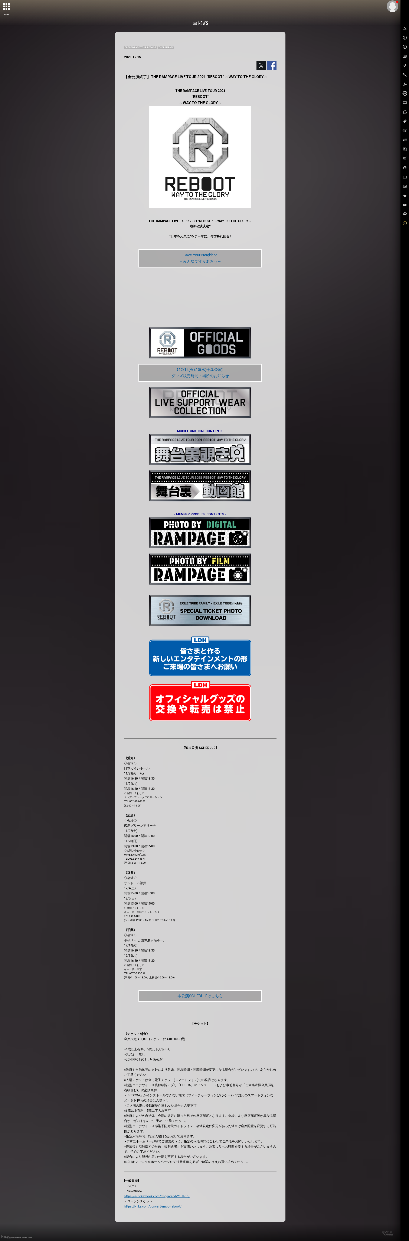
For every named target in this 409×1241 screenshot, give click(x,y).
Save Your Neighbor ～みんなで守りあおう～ (200, 258)
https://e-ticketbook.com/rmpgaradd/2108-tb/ (157, 1196)
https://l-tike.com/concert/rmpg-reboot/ (152, 1206)
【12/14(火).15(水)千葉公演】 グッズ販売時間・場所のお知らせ (200, 372)
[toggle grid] (6, 6)
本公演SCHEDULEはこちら (200, 996)
